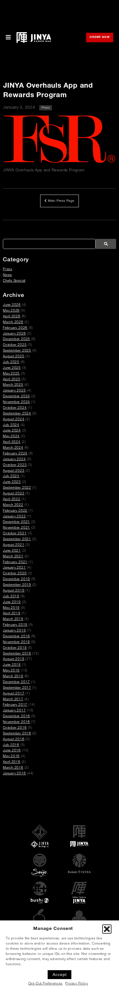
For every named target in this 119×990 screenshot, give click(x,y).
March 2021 (13, 556)
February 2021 (15, 562)
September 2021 (17, 539)
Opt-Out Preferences (45, 983)
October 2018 (15, 648)
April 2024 (12, 442)
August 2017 (14, 693)
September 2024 (17, 413)
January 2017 (14, 710)
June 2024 (12, 430)
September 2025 (17, 350)
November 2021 (16, 527)
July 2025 (11, 362)
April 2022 (12, 499)
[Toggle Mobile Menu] (8, 37)
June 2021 (12, 550)
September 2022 (17, 488)
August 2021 (14, 545)
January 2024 (14, 459)
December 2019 (16, 579)
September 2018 (17, 653)
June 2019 (12, 602)
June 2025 (12, 368)
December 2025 (16, 339)
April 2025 (12, 379)
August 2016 (14, 739)
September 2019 (17, 585)
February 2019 (15, 625)
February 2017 (15, 705)
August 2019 (14, 590)
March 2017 (13, 699)
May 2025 (11, 373)
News (7, 275)
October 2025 (15, 345)
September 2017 (17, 688)
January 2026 (14, 333)
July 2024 (11, 425)
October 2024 (15, 408)
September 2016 (17, 733)
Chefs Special (14, 281)
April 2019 (12, 613)
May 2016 (11, 756)
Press (46, 108)
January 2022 (14, 516)
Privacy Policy (76, 983)
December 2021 (16, 522)
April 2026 (12, 316)
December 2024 (16, 396)
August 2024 (14, 419)
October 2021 (15, 533)
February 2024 (15, 453)
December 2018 (16, 636)
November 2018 (16, 642)
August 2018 (14, 659)
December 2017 (16, 682)
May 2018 (11, 670)
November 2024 (16, 402)
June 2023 (12, 482)
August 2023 (14, 471)
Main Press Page (60, 201)
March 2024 (13, 448)
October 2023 (15, 465)
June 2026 (12, 305)
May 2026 (11, 310)
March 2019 (13, 619)
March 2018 (13, 676)
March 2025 (13, 385)
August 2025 (14, 356)
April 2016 (12, 762)
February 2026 (15, 328)
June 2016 (12, 750)
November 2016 (16, 722)
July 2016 (11, 745)
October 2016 (15, 728)
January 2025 (14, 390)
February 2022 (15, 511)
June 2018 (12, 665)
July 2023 (11, 476)
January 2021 (14, 567)
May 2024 (11, 436)
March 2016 (13, 768)
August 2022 (14, 493)
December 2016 (16, 716)
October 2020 (15, 573)
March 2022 (13, 505)
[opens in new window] (59, 140)
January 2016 (14, 773)
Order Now (101, 38)
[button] (107, 929)
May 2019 (11, 608)
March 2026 (13, 322)
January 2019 (14, 630)
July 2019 (11, 596)
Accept (60, 974)
